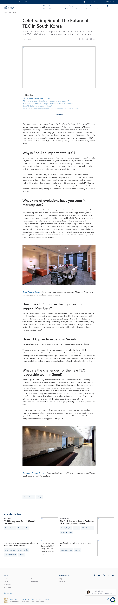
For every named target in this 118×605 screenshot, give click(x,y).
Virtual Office (47, 6)
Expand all (59, 114)
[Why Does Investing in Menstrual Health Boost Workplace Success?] (49, 548)
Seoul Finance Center (31, 292)
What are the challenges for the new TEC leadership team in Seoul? (50, 109)
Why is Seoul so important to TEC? (37, 98)
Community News (29, 497)
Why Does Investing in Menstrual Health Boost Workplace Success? (21, 544)
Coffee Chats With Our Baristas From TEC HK (77, 544)
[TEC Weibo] (113, 575)
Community (16, 2)
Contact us (97, 2)
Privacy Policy (14, 599)
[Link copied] (94, 39)
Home (5, 12)
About (5, 579)
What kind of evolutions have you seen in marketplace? (45, 101)
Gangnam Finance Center (33, 473)
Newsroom (62, 582)
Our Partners (7, 585)
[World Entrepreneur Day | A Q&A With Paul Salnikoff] (49, 525)
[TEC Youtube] (108, 575)
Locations (111, 6)
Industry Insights (23, 528)
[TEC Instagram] (104, 575)
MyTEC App (7, 588)
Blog (10, 12)
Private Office (90, 6)
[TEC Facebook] (94, 575)
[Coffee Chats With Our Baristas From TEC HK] (105, 548)
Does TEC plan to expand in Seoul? (37, 106)
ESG (26, 2)
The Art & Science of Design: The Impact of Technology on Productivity (77, 522)
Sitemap (46, 599)
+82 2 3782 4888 (109, 2)
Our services (8, 593)
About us (6, 2)
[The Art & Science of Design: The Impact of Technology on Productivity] (105, 525)
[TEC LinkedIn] (99, 575)
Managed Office (48, 9)
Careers (6, 582)
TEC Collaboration (87, 528)
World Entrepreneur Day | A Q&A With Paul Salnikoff (20, 522)
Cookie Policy (36, 599)
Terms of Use (25, 599)
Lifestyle (39, 497)
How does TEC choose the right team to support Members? (47, 103)
